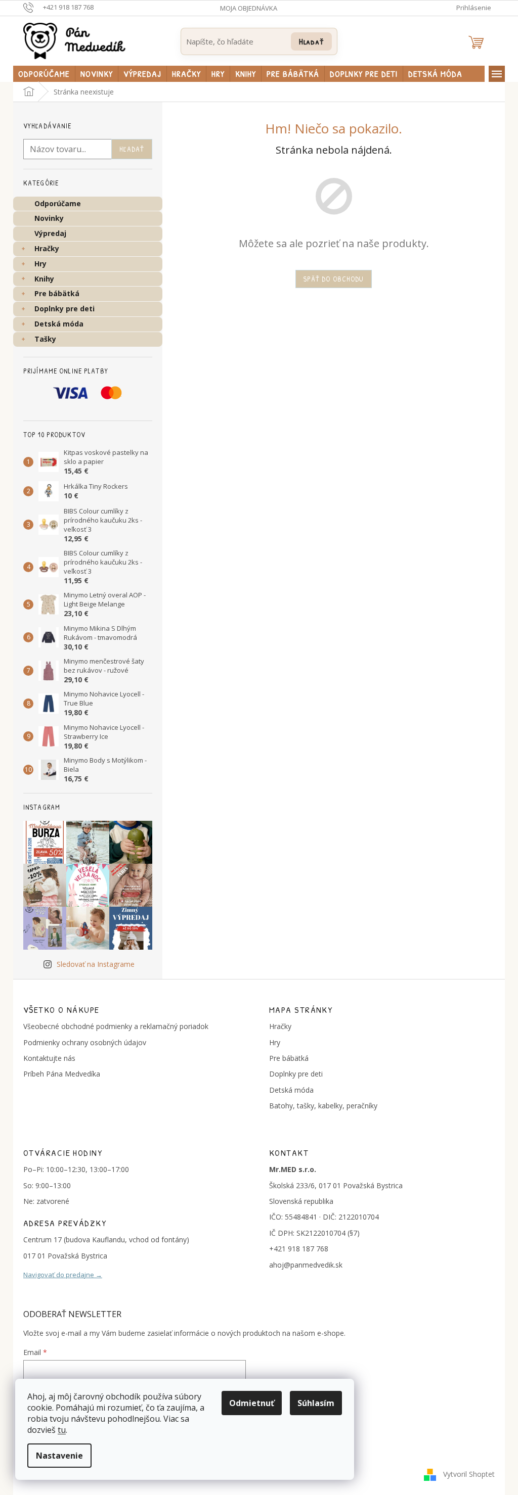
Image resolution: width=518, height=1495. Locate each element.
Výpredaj (50, 233)
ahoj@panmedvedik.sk (305, 1265)
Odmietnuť (251, 1403)
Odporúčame (57, 203)
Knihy (44, 279)
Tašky (45, 339)
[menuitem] (44, 74)
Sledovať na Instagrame (96, 964)
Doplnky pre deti (64, 308)
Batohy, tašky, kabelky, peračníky (323, 1105)
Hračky (46, 248)
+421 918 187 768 (298, 1248)
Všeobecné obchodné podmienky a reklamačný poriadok (115, 1026)
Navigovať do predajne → (62, 1274)
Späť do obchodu (334, 279)
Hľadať (311, 41)
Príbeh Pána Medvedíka (61, 1074)
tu (62, 1429)
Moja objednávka (248, 8)
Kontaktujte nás (49, 1058)
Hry (40, 263)
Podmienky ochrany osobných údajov (84, 1042)
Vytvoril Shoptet (469, 1474)
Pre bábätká (56, 293)
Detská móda (58, 324)
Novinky (49, 218)
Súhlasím (315, 1403)
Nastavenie (59, 1455)
